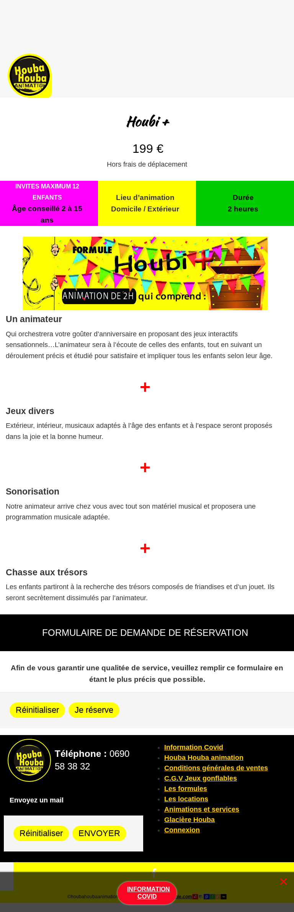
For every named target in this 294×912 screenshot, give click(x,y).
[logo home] (30, 75)
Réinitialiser (37, 710)
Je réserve (94, 710)
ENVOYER (99, 833)
